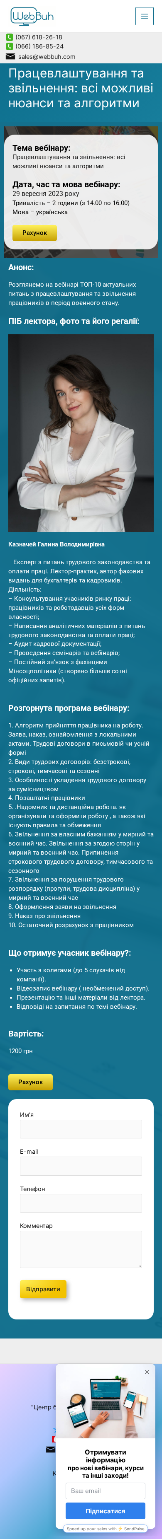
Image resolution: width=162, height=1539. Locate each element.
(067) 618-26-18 (38, 37)
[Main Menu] (144, 16)
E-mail (29, 1151)
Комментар (36, 1226)
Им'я (27, 1115)
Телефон (32, 1189)
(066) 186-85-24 (39, 46)
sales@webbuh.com (46, 56)
